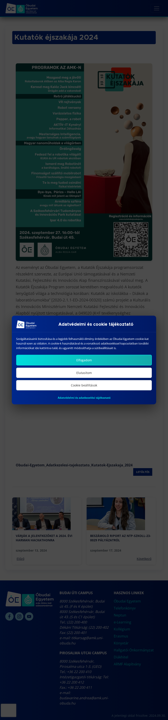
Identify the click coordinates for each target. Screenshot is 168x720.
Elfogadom (84, 360)
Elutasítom (84, 373)
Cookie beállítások (84, 385)
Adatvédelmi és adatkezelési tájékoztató (84, 398)
